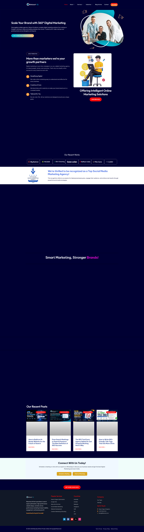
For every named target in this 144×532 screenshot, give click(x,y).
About (71, 4)
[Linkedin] (64, 519)
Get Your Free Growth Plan (23, 35)
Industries (88, 4)
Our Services (96, 99)
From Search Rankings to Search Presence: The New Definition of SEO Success (60, 442)
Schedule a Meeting (64, 474)
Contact (106, 4)
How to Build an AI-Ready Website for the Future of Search (36, 441)
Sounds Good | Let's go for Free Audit (34, 513)
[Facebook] (68, 519)
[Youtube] (72, 519)
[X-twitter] (75, 519)
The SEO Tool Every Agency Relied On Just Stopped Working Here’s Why (83, 442)
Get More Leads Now (72, 487)
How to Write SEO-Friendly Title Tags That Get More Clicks (106, 441)
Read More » (31, 447)
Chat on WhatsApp (80, 474)
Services (79, 4)
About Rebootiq (32, 53)
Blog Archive (98, 4)
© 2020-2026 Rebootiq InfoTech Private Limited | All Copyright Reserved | (43, 528)
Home (66, 4)
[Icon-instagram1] (79, 519)
